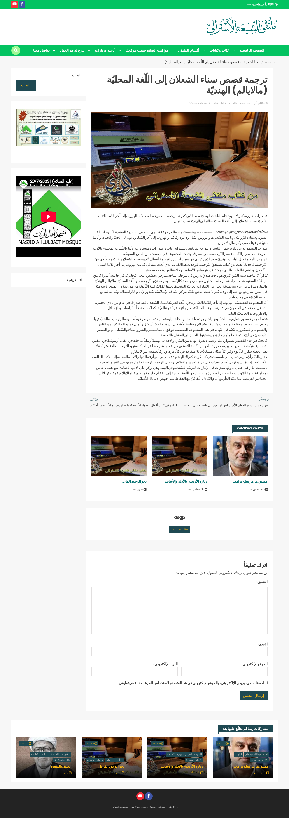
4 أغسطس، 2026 (196, 489)
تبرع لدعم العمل (72, 50)
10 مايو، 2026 (138, 489)
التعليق (262, 582)
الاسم (263, 644)
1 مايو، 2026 (64, 772)
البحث (76, 75)
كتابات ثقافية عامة (208, 103)
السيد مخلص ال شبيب (189, 754)
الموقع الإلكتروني (255, 664)
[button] (21, 129)
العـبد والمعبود (61, 766)
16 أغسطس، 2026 (257, 489)
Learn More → (179, 529)
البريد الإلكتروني (165, 664)
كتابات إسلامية (194, 760)
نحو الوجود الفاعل (134, 481)
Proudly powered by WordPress (126, 807)
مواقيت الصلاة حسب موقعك (147, 50)
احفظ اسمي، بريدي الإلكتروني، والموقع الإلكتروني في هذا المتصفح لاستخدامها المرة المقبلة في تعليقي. (191, 683)
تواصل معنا (41, 50)
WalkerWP (171, 807)
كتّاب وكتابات (219, 50)
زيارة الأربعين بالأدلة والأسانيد (186, 481)
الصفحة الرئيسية (252, 50)
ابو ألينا (119, 760)
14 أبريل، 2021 (256, 103)
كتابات (222, 103)
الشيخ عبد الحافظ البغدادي (55, 754)
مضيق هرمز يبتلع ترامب (250, 481)
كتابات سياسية (259, 760)
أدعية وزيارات (105, 50)
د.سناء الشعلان (235, 103)
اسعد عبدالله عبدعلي (256, 754)
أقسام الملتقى (188, 50)
